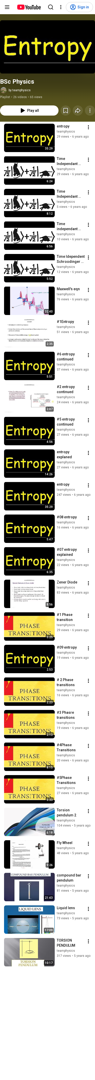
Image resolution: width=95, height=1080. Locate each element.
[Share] (78, 110)
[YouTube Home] (28, 7)
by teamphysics (20, 90)
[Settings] (61, 7)
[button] (47, 47)
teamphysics (66, 131)
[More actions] (90, 110)
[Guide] (7, 7)
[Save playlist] (66, 110)
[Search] (51, 7)
